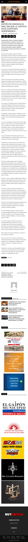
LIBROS (23, 536)
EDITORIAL (13, 536)
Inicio (2, 4)
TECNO (18, 538)
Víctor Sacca (9, 257)
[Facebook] (14, 532)
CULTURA (8, 536)
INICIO (4, 536)
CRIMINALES (23, 538)
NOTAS (5, 4)
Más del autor (15, 298)
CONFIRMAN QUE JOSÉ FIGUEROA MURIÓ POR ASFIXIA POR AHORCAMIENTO (17, 303)
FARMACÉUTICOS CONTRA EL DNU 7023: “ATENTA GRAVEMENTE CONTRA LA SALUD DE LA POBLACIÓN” (7, 275)
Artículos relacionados (6, 298)
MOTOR (4, 538)
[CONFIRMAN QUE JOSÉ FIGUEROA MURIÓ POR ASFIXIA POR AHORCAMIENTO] (4, 303)
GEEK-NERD (18, 536)
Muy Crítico (5, 33)
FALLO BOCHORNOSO (22, 273)
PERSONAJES (13, 538)
